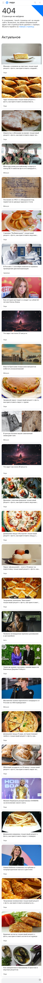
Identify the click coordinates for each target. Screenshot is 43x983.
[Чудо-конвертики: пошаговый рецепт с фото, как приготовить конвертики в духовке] (21, 92)
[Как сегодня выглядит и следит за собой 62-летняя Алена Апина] (21, 293)
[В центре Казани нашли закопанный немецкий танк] (21, 426)
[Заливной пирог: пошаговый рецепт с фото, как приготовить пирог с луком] (21, 393)
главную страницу (26, 27)
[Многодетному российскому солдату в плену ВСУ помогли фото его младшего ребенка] (21, 159)
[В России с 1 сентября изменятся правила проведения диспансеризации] (21, 259)
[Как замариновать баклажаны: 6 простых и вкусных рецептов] (21, 960)
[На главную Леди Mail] (11, 2)
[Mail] (7, 2)
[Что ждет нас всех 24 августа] (21, 459)
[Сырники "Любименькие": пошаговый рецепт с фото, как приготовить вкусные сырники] (21, 226)
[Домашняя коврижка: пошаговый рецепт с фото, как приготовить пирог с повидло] (21, 827)
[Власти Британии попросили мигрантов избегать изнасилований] (21, 359)
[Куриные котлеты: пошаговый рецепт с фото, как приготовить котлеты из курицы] (21, 927)
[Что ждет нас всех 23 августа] (21, 326)
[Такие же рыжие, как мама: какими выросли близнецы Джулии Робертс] (21, 660)
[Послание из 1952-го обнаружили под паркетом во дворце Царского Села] (21, 192)
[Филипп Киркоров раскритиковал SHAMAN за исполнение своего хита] (21, 793)
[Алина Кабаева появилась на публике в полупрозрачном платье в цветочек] (21, 860)
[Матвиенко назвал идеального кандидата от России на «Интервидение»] (21, 693)
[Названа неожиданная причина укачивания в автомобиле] (21, 626)
